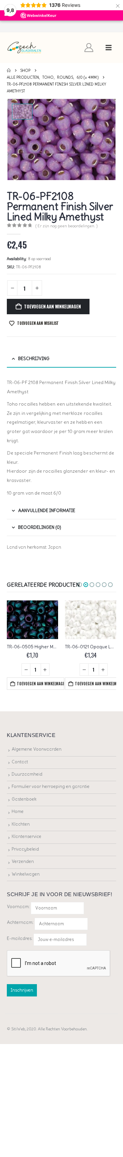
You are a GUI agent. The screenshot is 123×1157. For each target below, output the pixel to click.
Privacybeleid (25, 849)
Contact (20, 762)
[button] (108, 47)
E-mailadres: (20, 938)
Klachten (21, 824)
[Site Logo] (24, 47)
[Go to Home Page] (9, 70)
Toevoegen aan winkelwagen (52, 306)
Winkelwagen (26, 874)
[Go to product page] (32, 619)
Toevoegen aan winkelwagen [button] (40, 683)
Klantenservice (26, 836)
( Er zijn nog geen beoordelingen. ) (67, 225)
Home (18, 811)
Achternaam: (20, 922)
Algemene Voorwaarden (37, 749)
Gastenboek (24, 799)
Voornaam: (18, 907)
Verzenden (23, 861)
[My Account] (89, 47)
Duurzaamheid (27, 774)
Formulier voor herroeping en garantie (51, 786)
